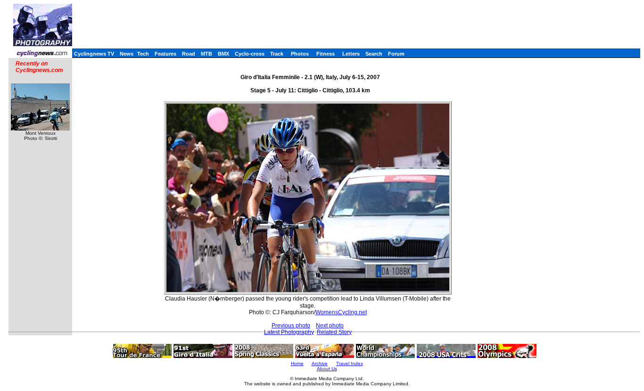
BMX (223, 54)
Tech (143, 54)
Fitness (325, 54)
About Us (327, 368)
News (126, 54)
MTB (206, 54)
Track (276, 54)
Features (165, 54)
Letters (351, 54)
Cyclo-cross (249, 54)
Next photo (330, 325)
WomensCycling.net (341, 312)
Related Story (334, 332)
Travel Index (349, 363)
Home (297, 363)
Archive (320, 363)
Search (373, 54)
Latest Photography (289, 332)
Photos (300, 54)
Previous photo (291, 325)
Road (188, 54)
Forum (396, 54)
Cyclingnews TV (94, 54)
